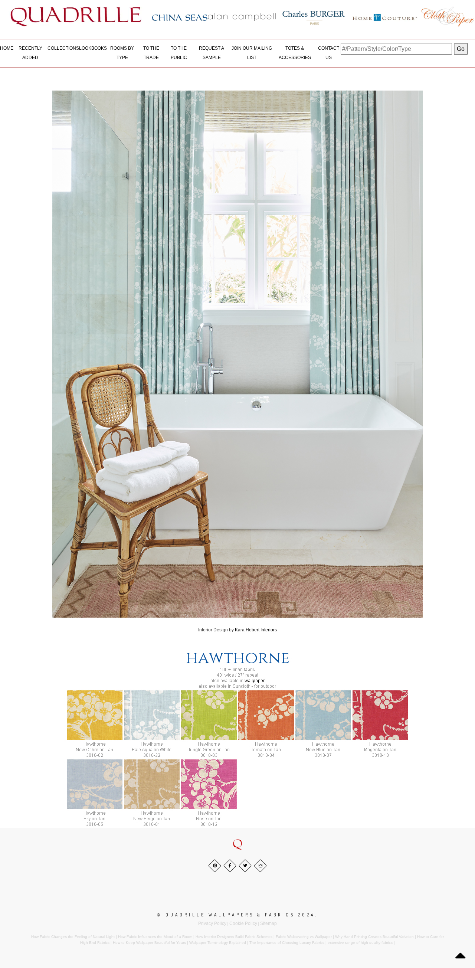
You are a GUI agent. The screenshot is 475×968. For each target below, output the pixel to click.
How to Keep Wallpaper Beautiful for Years (149, 943)
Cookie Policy (243, 923)
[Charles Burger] (313, 16)
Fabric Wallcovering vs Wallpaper (304, 937)
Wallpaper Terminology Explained (217, 943)
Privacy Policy (212, 923)
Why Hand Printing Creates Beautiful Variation (374, 937)
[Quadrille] (76, 16)
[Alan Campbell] (241, 16)
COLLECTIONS (63, 48)
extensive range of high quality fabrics (360, 943)
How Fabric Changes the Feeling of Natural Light (73, 937)
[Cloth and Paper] (447, 16)
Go (461, 49)
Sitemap (268, 923)
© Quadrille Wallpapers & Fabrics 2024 (236, 915)
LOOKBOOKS (93, 48)
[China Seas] (179, 17)
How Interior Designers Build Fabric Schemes (234, 937)
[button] (237, 844)
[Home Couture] (385, 16)
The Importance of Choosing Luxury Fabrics (286, 943)
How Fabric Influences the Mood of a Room (155, 937)
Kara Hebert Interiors (256, 629)
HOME (6, 48)
